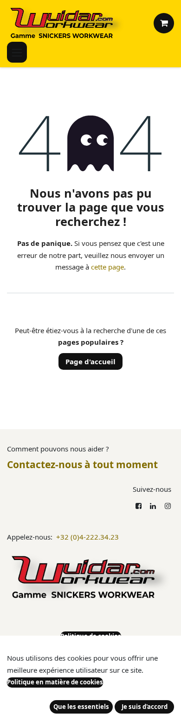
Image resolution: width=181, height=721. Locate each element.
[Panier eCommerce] (164, 23)
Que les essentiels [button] (81, 706)
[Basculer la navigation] (17, 52)
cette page (107, 266)
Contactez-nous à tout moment (82, 464)
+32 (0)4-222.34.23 (87, 536)
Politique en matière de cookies (55, 682)
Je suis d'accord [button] (145, 706)
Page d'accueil (90, 361)
